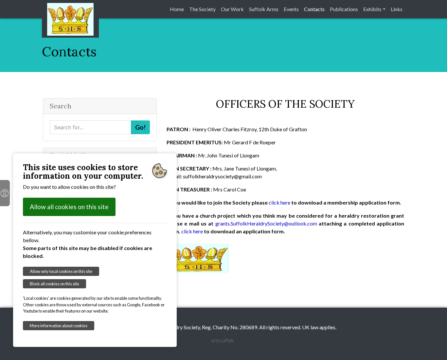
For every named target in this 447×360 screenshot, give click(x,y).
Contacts (314, 9)
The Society (202, 9)
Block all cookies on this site (54, 283)
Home (177, 9)
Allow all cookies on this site (69, 206)
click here (279, 202)
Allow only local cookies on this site (61, 271)
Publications (344, 9)
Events (291, 9)
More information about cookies (58, 325)
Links (396, 9)
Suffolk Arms (263, 9)
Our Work (232, 9)
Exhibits (372, 9)
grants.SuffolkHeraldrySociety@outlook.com (266, 223)
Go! (140, 127)
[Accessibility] (5, 193)
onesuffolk (222, 340)
